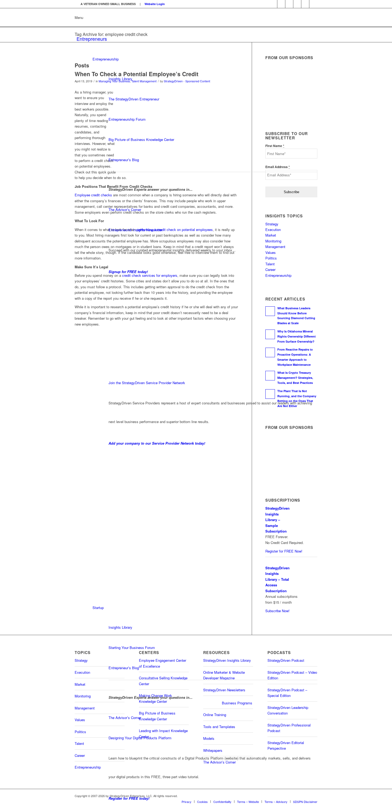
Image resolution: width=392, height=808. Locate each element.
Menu (79, 17)
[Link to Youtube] (281, 4)
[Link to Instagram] (305, 4)
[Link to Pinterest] (313, 4)
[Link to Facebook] (297, 4)
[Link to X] (289, 4)
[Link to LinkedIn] (273, 4)
